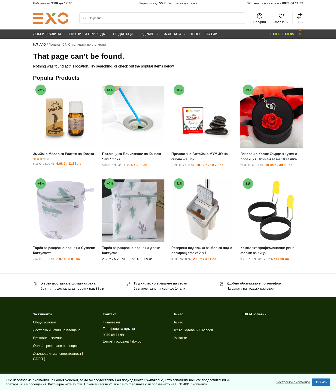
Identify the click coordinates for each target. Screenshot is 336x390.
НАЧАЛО (39, 44)
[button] (286, 34)
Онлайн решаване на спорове (56, 346)
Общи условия (45, 322)
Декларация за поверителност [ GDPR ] (58, 356)
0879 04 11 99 (113, 335)
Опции (133, 269)
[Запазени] (88, 92)
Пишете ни (111, 322)
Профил (259, 22)
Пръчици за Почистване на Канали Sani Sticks (131, 156)
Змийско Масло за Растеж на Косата (63, 154)
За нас (178, 322)
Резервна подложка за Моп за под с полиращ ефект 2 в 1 (201, 250)
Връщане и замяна (48, 338)
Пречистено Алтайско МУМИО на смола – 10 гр (199, 156)
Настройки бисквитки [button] (293, 382)
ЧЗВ (300, 22)
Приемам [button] (321, 382)
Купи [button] (64, 173)
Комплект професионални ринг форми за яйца (267, 250)
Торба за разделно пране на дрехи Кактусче (131, 250)
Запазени (281, 22)
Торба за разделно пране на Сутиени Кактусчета (64, 250)
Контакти (180, 338)
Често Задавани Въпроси (193, 330)
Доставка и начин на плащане (56, 330)
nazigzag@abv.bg (127, 341)
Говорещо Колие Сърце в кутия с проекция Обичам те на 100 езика (268, 156)
